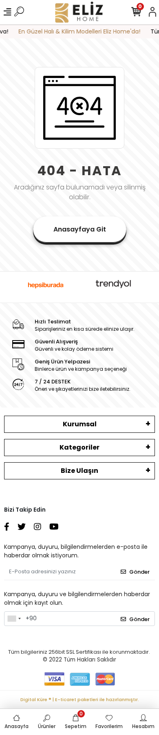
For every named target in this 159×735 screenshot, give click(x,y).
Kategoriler (79, 447)
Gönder (139, 572)
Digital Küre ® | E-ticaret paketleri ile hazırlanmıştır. (79, 699)
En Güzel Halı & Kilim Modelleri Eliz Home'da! (78, 31)
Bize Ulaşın (79, 470)
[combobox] (13, 619)
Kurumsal (80, 424)
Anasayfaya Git (79, 229)
